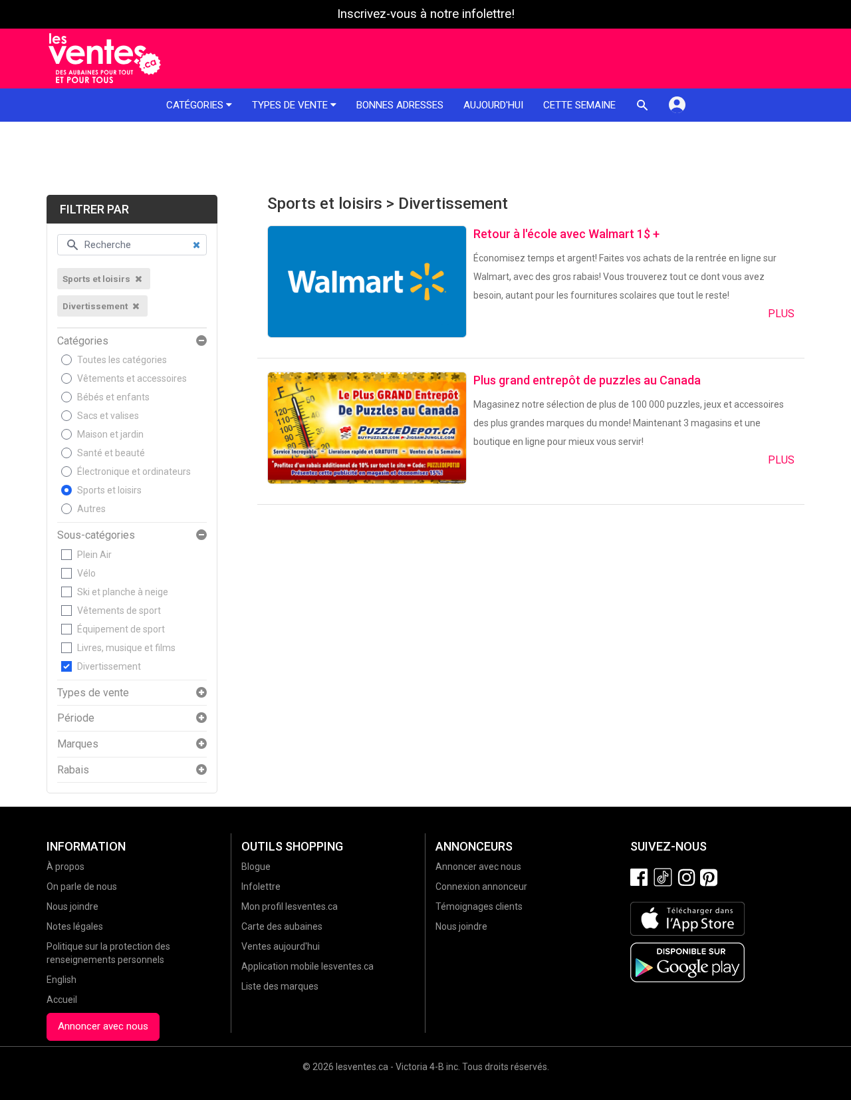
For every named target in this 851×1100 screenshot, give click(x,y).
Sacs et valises (108, 415)
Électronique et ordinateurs (134, 471)
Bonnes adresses (399, 105)
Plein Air (94, 554)
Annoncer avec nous (103, 1026)
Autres (91, 508)
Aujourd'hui (493, 105)
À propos (65, 866)
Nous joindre (72, 906)
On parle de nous (82, 886)
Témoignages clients (479, 906)
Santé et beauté (111, 453)
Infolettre (261, 886)
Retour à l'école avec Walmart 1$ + (566, 234)
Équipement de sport (121, 629)
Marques (77, 744)
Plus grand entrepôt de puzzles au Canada (587, 380)
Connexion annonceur (481, 886)
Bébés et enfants (113, 397)
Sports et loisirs (109, 490)
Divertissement (109, 666)
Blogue (256, 866)
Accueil (62, 999)
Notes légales (75, 926)
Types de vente (291, 105)
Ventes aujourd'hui (280, 946)
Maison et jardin (110, 434)
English (61, 979)
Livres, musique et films (126, 647)
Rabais (73, 770)
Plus (781, 313)
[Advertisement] (425, 158)
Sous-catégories (96, 535)
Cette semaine (579, 105)
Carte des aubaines (281, 926)
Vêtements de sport (119, 610)
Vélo (86, 573)
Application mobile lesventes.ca (307, 966)
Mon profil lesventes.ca (289, 906)
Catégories (196, 105)
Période (75, 718)
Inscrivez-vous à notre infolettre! (426, 14)
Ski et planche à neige (122, 592)
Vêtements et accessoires (132, 378)
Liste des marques (279, 986)
